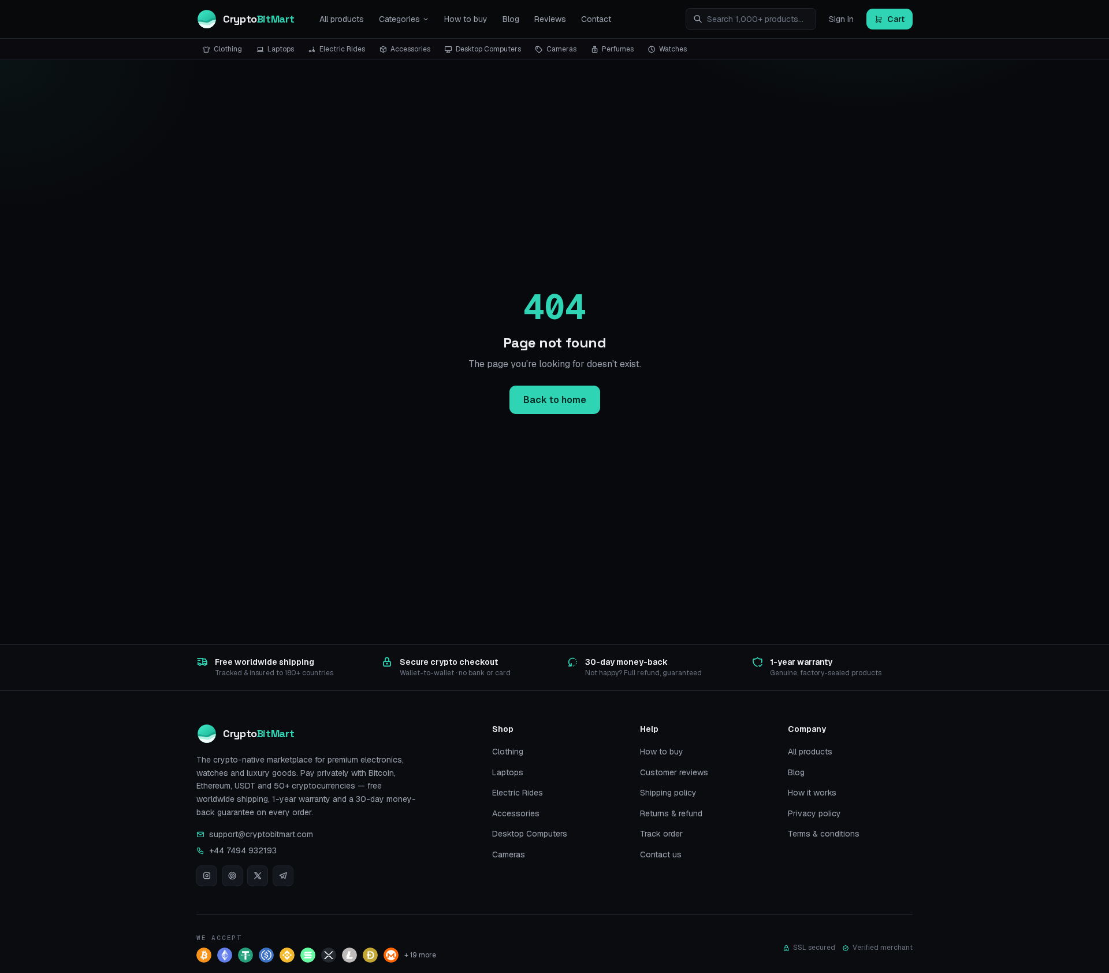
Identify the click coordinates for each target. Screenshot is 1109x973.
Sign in (841, 19)
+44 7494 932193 (243, 850)
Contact (596, 19)
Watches (673, 49)
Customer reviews (674, 772)
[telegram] (283, 875)
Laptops (280, 49)
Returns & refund (671, 813)
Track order (661, 833)
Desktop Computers (488, 49)
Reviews (550, 19)
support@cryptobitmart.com (261, 834)
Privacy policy (814, 813)
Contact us (661, 854)
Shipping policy (668, 792)
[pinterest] (232, 875)
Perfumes (618, 49)
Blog (511, 19)
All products (341, 19)
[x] (257, 875)
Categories (399, 19)
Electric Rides (342, 49)
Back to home (554, 400)
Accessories (410, 49)
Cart (896, 19)
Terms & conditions (823, 833)
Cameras (561, 49)
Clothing (228, 49)
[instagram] (206, 875)
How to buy (465, 19)
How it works (812, 792)
